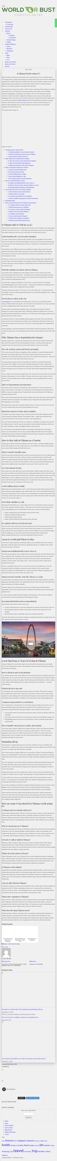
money (47, 1145)
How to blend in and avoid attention (19, 192)
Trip (13, 944)
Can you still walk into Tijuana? (17, 216)
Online (52, 1145)
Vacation (17, 944)
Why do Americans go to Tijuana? (18, 207)
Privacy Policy (9, 1128)
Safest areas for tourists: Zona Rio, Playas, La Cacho (23, 185)
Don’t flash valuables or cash (17, 176)
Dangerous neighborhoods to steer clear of (21, 183)
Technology (6, 1151)
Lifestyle (7, 31)
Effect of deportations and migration (19, 163)
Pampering (10, 51)
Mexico (5, 944)
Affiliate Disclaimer (10, 1132)
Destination (30, 1141)
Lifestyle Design (11, 40)
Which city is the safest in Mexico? (18, 211)
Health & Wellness (10, 44)
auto (3, 1141)
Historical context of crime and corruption (21, 165)
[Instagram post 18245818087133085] (41, 1093)
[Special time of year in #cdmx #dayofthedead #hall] (15, 1095)
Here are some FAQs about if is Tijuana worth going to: (21, 203)
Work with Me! (9, 1125)
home (26, 1145)
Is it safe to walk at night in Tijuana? (19, 209)
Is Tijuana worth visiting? (16, 214)
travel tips (27, 1151)
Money (8, 33)
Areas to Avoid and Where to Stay (15, 181)
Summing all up (10, 200)
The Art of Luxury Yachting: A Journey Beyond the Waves (20, 1017)
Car (15, 1141)
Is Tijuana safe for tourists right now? (19, 205)
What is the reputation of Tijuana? (18, 218)
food (45, 1141)
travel (9, 944)
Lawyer (37, 1145)
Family (42, 1141)
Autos (6, 53)
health (6, 1145)
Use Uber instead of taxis (16, 172)
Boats (8, 57)
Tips (11, 1151)
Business (12, 35)
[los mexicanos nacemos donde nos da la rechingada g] (41, 1095)
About (6, 1123)
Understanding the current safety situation (21, 152)
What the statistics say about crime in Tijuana (21, 154)
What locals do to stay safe (16, 194)
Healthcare (14, 1145)
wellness (5, 1155)
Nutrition (9, 48)
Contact (7, 1134)
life (41, 1145)
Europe (37, 1141)
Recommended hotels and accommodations (21, 187)
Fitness (9, 46)
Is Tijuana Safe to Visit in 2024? (14, 150)
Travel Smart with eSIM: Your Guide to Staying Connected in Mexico (24, 1059)
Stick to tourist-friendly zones (17, 170)
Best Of (7, 66)
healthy (20, 1145)
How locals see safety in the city (18, 156)
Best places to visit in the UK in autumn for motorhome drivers (22, 1009)
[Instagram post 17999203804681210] (15, 1093)
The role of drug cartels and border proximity (22, 161)
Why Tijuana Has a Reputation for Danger (17, 158)
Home (6, 1121)
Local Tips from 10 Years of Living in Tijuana (18, 189)
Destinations (8, 22)
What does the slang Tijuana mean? (19, 220)
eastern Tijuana (22, 100)
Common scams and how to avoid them (20, 196)
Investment (13, 37)
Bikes (8, 55)
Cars (8, 60)
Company (21, 1140)
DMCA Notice (8, 1130)
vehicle (47, 1151)
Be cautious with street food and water (20, 178)
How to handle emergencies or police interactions (23, 198)
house (32, 1145)
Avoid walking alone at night (17, 174)
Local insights (6, 301)
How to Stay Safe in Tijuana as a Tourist (16, 167)
